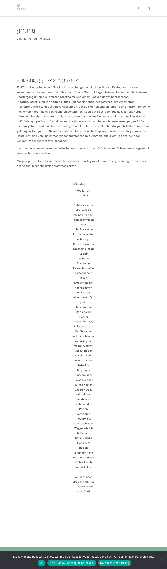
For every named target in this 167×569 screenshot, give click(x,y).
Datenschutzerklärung (114, 563)
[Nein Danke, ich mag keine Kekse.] (162, 560)
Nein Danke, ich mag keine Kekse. (71, 563)
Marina (27, 38)
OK (42, 563)
